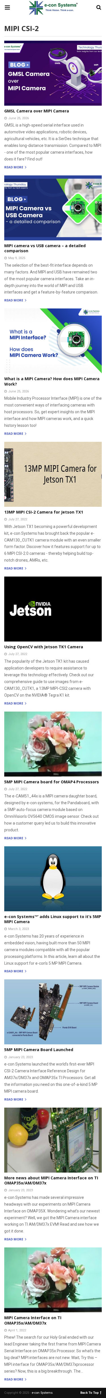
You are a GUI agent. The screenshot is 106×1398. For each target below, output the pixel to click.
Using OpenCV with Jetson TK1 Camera (43, 646)
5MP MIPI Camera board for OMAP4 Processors (51, 781)
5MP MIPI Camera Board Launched (38, 1049)
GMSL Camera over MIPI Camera (36, 111)
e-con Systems (42, 1393)
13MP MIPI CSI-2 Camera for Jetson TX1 (43, 512)
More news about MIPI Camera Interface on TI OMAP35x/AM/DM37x (51, 1180)
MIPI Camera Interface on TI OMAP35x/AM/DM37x (32, 1320)
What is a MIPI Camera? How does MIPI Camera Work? (51, 381)
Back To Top (89, 1392)
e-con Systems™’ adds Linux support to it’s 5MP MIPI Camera (52, 919)
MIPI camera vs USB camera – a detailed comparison (45, 248)
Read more (14, 167)
